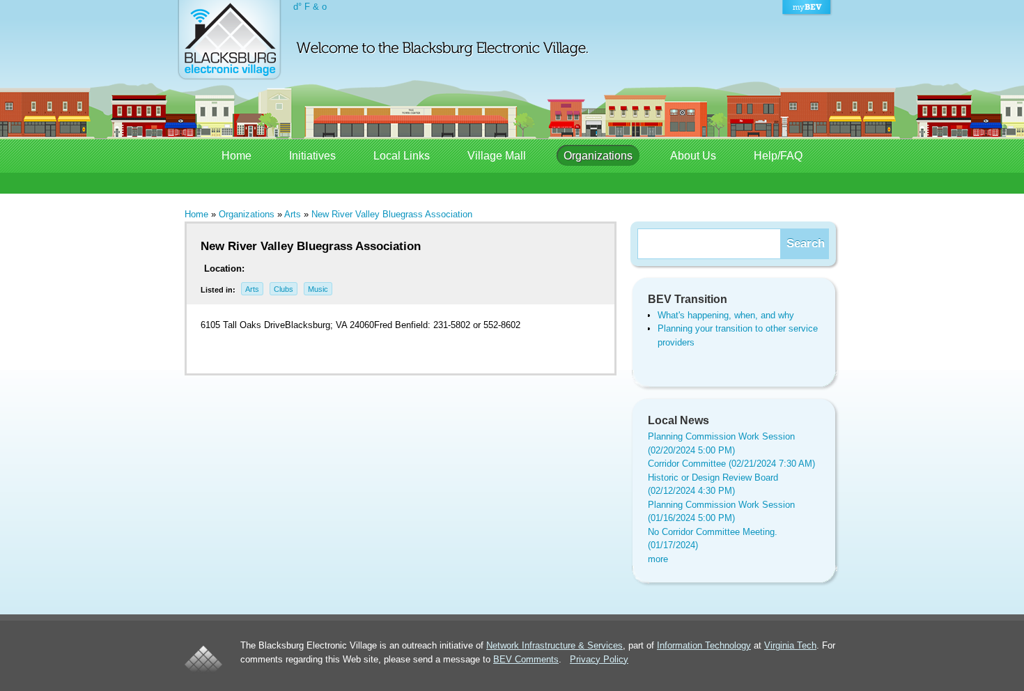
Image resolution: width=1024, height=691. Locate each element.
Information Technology (704, 645)
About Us (693, 156)
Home (236, 156)
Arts (292, 214)
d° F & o (310, 6)
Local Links (401, 156)
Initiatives (312, 156)
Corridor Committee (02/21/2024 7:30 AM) (731, 463)
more (658, 559)
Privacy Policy (599, 659)
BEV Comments (526, 659)
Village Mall (496, 156)
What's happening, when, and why (726, 315)
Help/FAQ (778, 156)
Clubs (283, 289)
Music (318, 289)
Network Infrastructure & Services (554, 645)
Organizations (598, 156)
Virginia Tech (790, 645)
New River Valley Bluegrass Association (391, 214)
